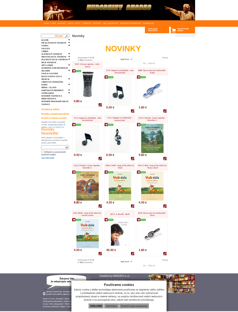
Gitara (44, 46)
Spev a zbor (47, 65)
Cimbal (45, 51)
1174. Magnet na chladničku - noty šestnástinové (119, 72)
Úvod (46, 23)
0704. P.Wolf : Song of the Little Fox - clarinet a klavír (87, 214)
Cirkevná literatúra (52, 82)
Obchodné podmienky (130, 23)
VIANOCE (45, 104)
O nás (53, 23)
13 (149, 63)
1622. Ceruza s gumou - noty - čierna (87, 65)
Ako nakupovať (110, 23)
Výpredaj (86, 23)
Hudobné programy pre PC (55, 101)
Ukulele (45, 48)
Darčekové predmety (52, 90)
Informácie (148, 23)
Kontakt (61, 23)
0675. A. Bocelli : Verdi (120, 214)
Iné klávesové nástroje (53, 43)
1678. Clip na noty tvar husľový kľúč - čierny (152, 214)
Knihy (44, 85)
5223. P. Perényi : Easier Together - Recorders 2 (152, 119)
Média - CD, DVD (48, 87)
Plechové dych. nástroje (54, 60)
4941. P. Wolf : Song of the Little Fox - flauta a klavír (152, 167)
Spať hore (125, 59)
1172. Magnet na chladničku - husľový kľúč (120, 119)
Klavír (44, 40)
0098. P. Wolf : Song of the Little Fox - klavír (120, 167)
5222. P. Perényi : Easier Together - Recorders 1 (87, 167)
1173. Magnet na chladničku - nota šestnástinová (87, 119)
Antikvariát (47, 93)
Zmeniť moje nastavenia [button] (134, 306)
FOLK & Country (49, 73)
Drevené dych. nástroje (53, 57)
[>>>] (153, 63)
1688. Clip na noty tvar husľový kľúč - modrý (152, 72)
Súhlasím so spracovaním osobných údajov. (53, 153)
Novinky (97, 23)
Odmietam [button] (111, 306)
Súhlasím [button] (96, 306)
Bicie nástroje (48, 62)
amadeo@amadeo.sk (56, 125)
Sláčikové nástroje (51, 54)
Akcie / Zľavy (74, 23)
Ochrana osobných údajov (54, 307)
